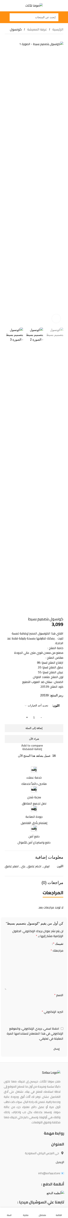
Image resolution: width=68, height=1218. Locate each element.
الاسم (58, 995)
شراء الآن (34, 738)
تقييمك (58, 943)
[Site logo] (34, 5)
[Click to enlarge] (56, 318)
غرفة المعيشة (36, 29)
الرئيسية (57, 29)
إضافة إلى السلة (34, 728)
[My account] (4, 17)
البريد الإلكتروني (52, 1011)
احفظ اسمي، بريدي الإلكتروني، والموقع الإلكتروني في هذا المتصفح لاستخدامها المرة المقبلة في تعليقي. (35, 1034)
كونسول (16, 29)
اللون (56, 705)
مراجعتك (57, 950)
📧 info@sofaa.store (51, 1173)
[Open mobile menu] (63, 17)
